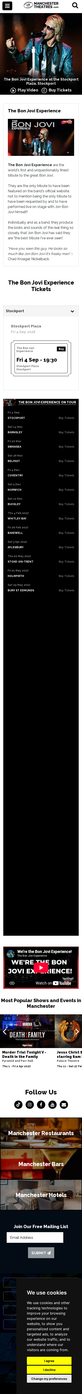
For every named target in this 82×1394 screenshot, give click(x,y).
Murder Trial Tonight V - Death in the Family (24, 1054)
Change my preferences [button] (49, 1379)
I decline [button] (49, 1370)
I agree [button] (49, 1361)
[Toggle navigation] (7, 5)
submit (39, 1253)
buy (61, 349)
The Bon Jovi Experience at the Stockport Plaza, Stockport (41, 81)
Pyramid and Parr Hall (17, 1060)
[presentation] (4, 1031)
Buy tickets (66, 418)
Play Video (27, 90)
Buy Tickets (59, 90)
